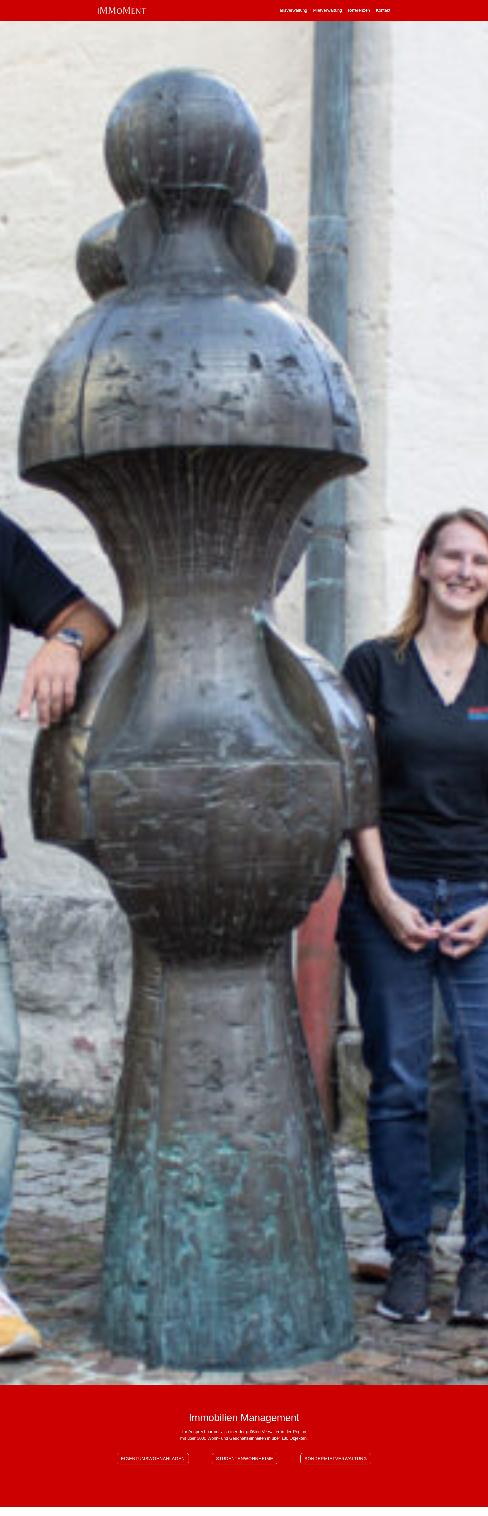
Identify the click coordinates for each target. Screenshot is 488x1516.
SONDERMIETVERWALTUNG (335, 1458)
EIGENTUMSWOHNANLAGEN (153, 1458)
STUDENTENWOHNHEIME (244, 1458)
